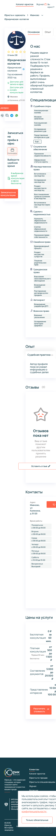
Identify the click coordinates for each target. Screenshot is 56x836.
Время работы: (36, 521)
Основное (34, 32)
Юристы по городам (38, 777)
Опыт (48, 32)
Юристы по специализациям (42, 782)
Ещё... (37, 141)
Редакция (33, 790)
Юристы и (14, 15)
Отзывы (12, 55)
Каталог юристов (24, 4)
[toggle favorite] (14, 33)
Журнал (40, 4)
